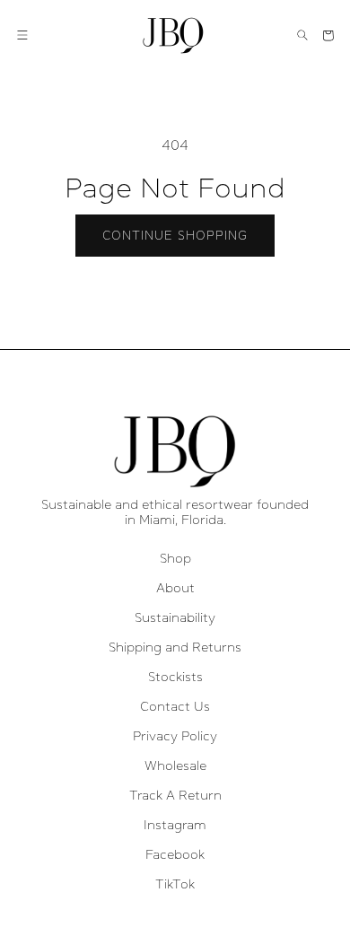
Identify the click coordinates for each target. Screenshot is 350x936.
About (175, 588)
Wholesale (175, 765)
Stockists (175, 676)
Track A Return (175, 795)
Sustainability (175, 617)
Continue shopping (175, 235)
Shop (175, 558)
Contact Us (175, 706)
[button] (22, 35)
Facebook (175, 854)
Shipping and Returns (175, 647)
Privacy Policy (175, 736)
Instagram (175, 824)
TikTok (175, 884)
